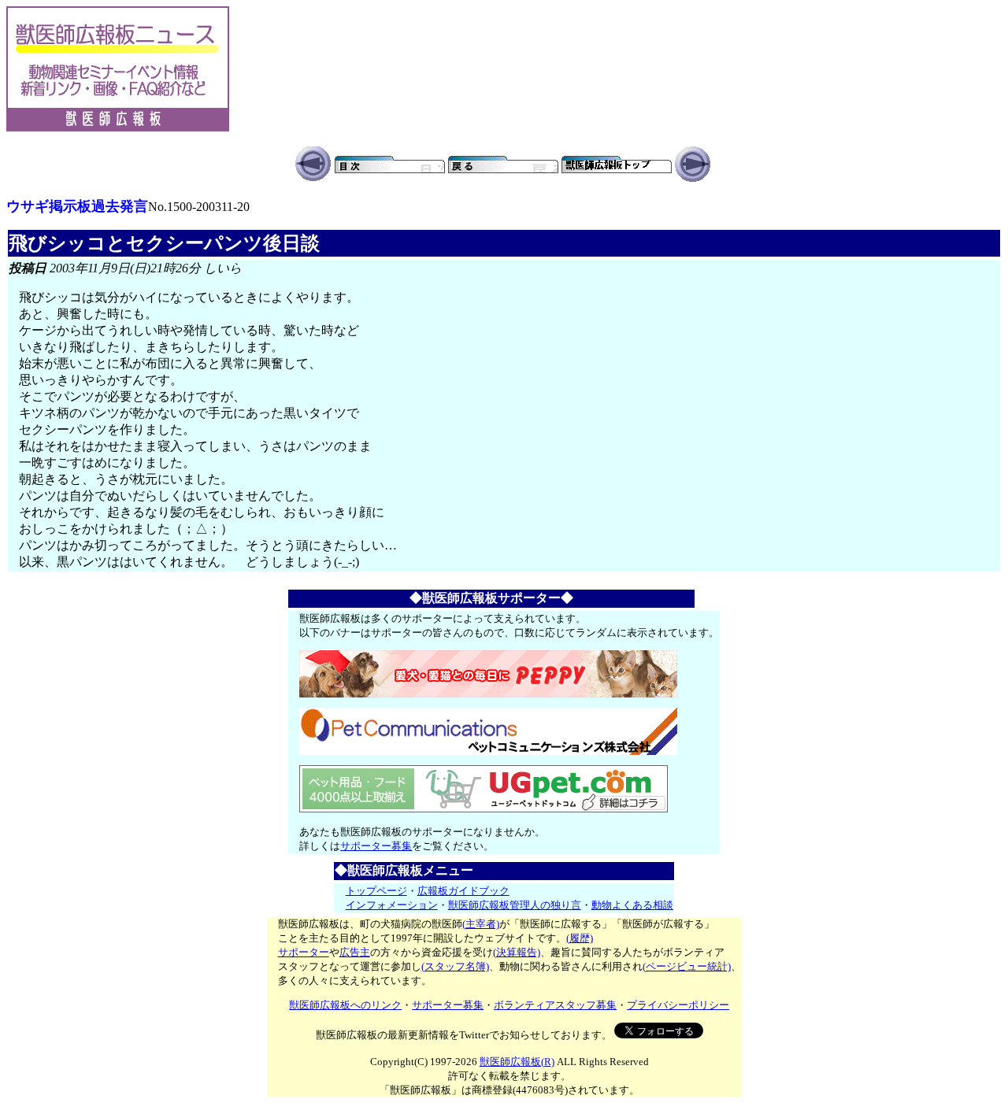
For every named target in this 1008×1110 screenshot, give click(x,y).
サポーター (303, 952)
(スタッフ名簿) (455, 966)
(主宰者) (480, 924)
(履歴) (579, 938)
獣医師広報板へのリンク (345, 1005)
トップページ (376, 891)
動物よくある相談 (632, 905)
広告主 (354, 952)
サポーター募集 (376, 846)
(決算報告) (516, 952)
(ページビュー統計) (687, 966)
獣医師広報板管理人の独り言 (514, 905)
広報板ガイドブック (463, 891)
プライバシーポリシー (678, 1005)
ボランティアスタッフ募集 (555, 1005)
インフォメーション (392, 905)
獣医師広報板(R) (517, 1061)
